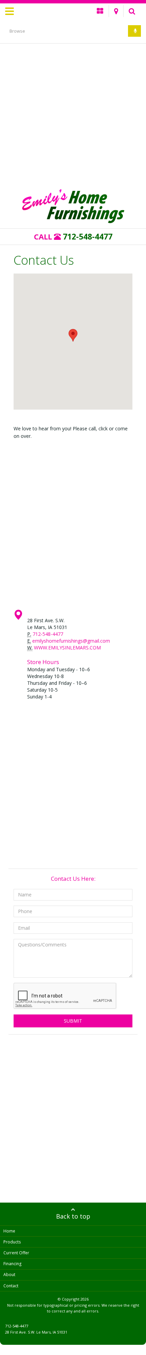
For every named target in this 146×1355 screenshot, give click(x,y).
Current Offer (16, 1253)
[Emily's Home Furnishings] (73, 205)
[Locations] (116, 11)
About (9, 1274)
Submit (73, 1021)
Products (12, 1242)
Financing (12, 1264)
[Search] (132, 11)
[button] (73, 335)
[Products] (100, 11)
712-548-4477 (87, 236)
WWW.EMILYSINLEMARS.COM (67, 647)
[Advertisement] (73, 100)
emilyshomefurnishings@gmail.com (71, 641)
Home (9, 1231)
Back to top (73, 1216)
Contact (10, 1286)
